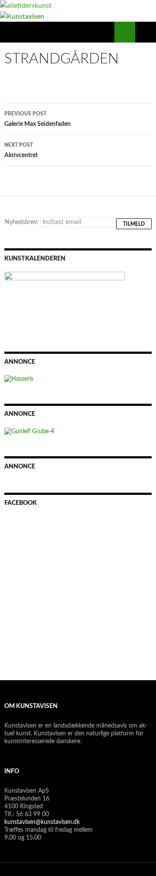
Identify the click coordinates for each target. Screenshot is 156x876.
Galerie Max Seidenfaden (37, 119)
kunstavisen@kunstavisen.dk (42, 822)
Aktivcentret (21, 150)
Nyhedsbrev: (22, 222)
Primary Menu (145, 32)
